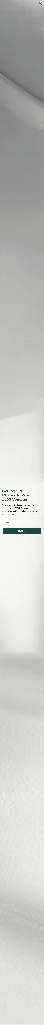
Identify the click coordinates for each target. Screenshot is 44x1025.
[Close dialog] (41, 3)
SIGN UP (22, 531)
